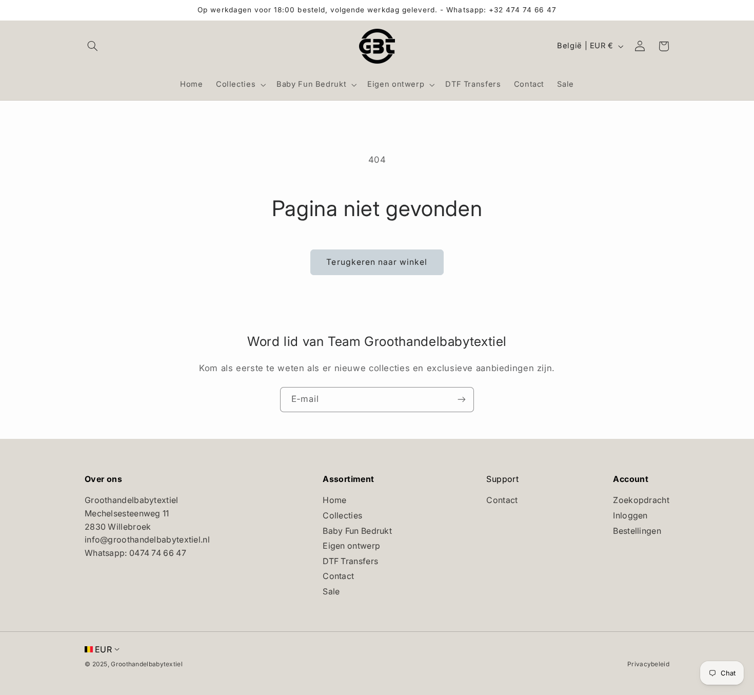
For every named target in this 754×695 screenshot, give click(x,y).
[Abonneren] (461, 399)
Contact (338, 576)
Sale (331, 591)
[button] (93, 46)
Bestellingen (637, 531)
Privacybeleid (648, 664)
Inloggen (630, 515)
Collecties (342, 515)
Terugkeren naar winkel (376, 262)
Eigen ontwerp (351, 545)
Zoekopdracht (641, 500)
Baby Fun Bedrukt (357, 531)
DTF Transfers (350, 561)
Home (334, 500)
